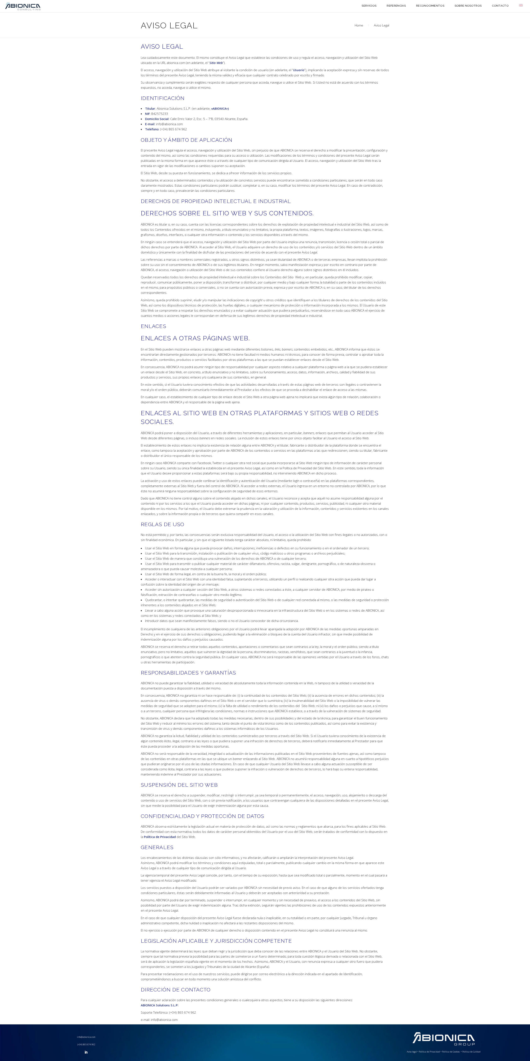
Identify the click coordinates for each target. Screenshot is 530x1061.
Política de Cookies (451, 1051)
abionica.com (176, 63)
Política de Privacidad (297, 468)
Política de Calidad (471, 1051)
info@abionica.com (86, 1037)
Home (359, 25)
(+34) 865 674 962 (86, 1044)
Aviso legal (412, 1051)
